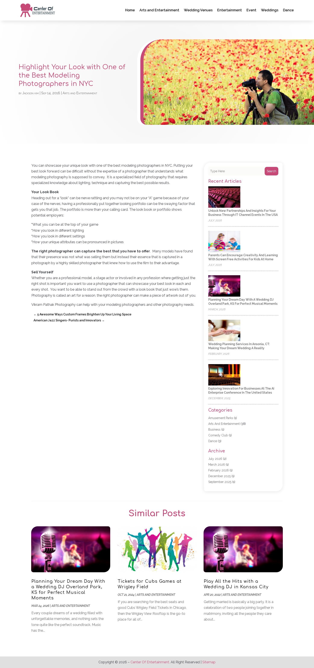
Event (251, 10)
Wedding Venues (198, 10)
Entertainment (229, 10)
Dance (288, 10)
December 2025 (219, 476)
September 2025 (219, 482)
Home (130, 10)
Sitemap (209, 662)
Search (271, 171)
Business (214, 429)
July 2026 (215, 459)
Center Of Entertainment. (150, 662)
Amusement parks (220, 418)
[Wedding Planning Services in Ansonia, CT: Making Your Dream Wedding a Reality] (224, 331)
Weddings (269, 10)
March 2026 (216, 464)
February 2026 (218, 470)
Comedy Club (218, 435)
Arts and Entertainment (159, 10)
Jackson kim (30, 93)
